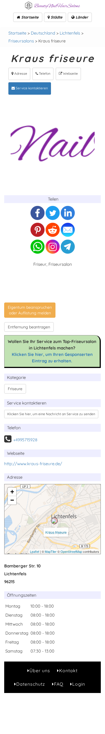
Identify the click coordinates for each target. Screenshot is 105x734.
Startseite (29, 17)
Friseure (15, 388)
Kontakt (68, 670)
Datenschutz (30, 684)
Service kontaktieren (31, 88)
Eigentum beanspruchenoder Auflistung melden (30, 310)
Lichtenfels (70, 33)
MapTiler (51, 551)
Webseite (70, 73)
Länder (81, 17)
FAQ (58, 684)
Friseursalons (21, 41)
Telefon (44, 73)
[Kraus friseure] (54, 520)
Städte (56, 17)
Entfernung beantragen (29, 326)
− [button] (12, 500)
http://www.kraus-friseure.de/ (33, 463)
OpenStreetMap (71, 551)
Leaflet (34, 551)
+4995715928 (25, 439)
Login (78, 684)
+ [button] (12, 491)
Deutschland (43, 33)
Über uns (39, 670)
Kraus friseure (56, 532)
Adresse (20, 73)
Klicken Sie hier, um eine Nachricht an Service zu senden (51, 414)
